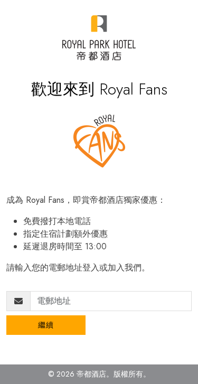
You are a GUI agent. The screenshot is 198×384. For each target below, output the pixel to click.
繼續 (46, 325)
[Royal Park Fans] (99, 38)
